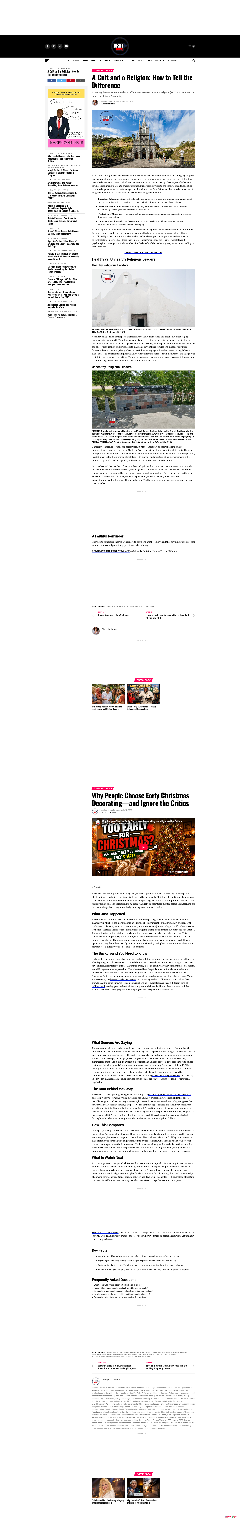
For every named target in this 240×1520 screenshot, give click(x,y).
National (76, 60)
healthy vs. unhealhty (134, 606)
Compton (64, 190)
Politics (131, 60)
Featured (51, 167)
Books (85, 60)
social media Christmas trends (106, 1299)
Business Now (63, 166)
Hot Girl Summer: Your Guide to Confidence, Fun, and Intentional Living (62, 221)
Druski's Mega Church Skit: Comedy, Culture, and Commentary (64, 232)
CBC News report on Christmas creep (124, 1057)
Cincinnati (64, 264)
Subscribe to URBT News (105, 1175)
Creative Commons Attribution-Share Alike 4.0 (135, 442)
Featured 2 (107, 1297)
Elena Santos (107, 1499)
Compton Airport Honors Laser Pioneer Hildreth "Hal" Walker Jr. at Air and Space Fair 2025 (63, 294)
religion (150, 606)
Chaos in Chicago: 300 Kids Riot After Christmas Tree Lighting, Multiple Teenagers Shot (62, 282)
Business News (53, 166)
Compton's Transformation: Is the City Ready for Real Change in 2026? (62, 195)
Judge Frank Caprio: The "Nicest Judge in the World (62, 306)
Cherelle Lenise (108, 104)
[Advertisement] (120, 17)
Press (157, 60)
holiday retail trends (167, 1297)
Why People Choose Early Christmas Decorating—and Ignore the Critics (64, 158)
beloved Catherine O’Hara (123, 922)
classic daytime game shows (166, 1018)
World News (65, 68)
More (165, 60)
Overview (98, 830)
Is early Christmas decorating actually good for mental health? (121, 1230)
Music (150, 60)
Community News (54, 68)
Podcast (174, 60)
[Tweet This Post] (61, 80)
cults (110, 606)
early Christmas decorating (159, 1295)
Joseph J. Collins (109, 755)
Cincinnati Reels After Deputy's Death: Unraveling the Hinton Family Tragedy (62, 269)
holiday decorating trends (125, 1297)
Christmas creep (115, 1295)
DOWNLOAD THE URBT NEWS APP (143, 252)
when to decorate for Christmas (136, 1299)
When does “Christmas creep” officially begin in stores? (118, 1227)
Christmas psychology (134, 1295)
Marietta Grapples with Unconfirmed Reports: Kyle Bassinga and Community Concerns (63, 208)
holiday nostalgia (148, 1297)
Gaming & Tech (119, 60)
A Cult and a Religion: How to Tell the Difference (63, 73)
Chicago (64, 251)
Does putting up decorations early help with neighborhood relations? (124, 1234)
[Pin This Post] (70, 80)
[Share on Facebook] (52, 80)
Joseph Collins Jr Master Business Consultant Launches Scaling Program (63, 173)
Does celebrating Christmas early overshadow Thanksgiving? (120, 1240)
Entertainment (105, 60)
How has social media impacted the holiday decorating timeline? (122, 1237)
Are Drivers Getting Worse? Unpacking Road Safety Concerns (63, 184)
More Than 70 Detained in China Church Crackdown (62, 316)
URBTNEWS (66, 60)
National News (66, 302)
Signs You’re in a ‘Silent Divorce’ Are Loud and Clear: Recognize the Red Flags (63, 244)
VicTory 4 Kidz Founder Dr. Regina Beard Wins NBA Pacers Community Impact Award (63, 256)
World (93, 60)
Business (141, 60)
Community (71, 251)
